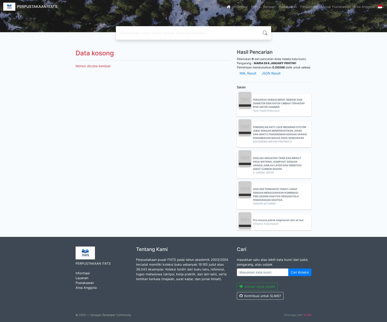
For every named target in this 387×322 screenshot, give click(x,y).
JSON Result (271, 73)
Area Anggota (364, 7)
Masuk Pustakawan (335, 7)
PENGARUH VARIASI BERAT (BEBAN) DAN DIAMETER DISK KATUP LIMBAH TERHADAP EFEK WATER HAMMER (279, 103)
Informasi (241, 7)
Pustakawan (288, 7)
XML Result (247, 73)
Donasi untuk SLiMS (260, 287)
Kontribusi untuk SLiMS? (262, 296)
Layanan (82, 278)
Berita (255, 7)
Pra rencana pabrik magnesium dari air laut (278, 220)
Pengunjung (309, 7)
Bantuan (269, 7)
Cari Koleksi (300, 272)
